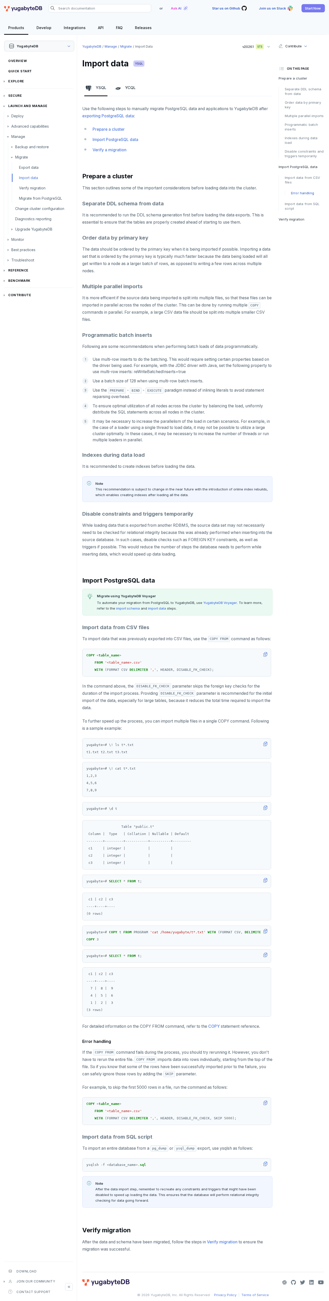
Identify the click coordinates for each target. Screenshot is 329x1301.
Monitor (17, 239)
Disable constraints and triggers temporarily (304, 153)
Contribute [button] (293, 46)
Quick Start (20, 71)
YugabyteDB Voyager (220, 603)
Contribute (19, 295)
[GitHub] (293, 1282)
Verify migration (32, 188)
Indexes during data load (301, 140)
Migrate (21, 157)
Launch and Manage (28, 106)
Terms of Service (255, 1295)
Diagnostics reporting (33, 219)
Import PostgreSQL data (115, 139)
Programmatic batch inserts (301, 126)
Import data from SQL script (302, 206)
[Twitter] (302, 1282)
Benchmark (19, 281)
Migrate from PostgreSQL (40, 198)
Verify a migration (109, 149)
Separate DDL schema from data (303, 91)
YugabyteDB (91, 46)
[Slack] (284, 1282)
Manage (18, 136)
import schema (128, 608)
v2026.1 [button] (250, 45)
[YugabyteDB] (23, 8)
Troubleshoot (22, 260)
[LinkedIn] (311, 1282)
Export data (29, 167)
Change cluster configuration (39, 208)
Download (26, 1271)
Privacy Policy (225, 1295)
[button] (313, 8)
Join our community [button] (35, 1281)
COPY (214, 1026)
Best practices (23, 250)
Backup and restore (32, 147)
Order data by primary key (303, 104)
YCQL (130, 87)
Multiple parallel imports (304, 116)
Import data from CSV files (302, 179)
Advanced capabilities (30, 126)
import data (157, 608)
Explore (16, 81)
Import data (28, 177)
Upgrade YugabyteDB (33, 229)
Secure (15, 96)
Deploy (17, 116)
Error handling (302, 193)
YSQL (139, 63)
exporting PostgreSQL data (108, 115)
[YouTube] (321, 1282)
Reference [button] (18, 270)
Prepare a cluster (109, 129)
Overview (17, 61)
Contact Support (33, 1292)
